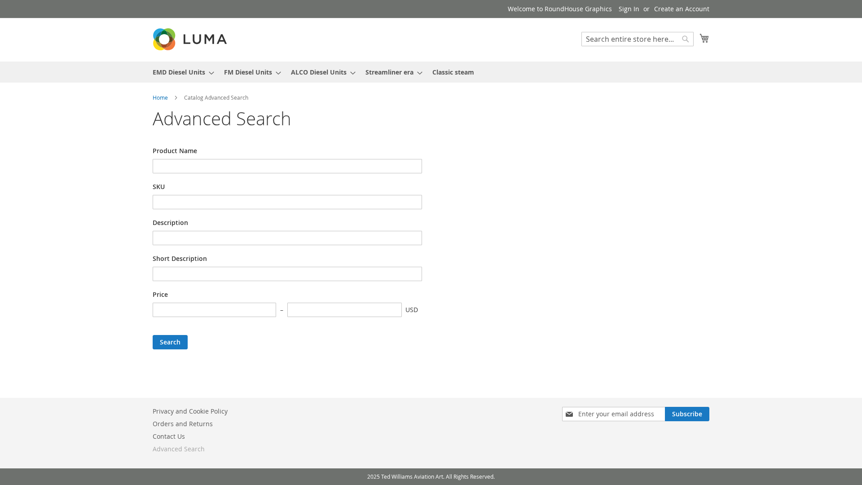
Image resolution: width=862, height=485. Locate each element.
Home (161, 97)
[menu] (431, 72)
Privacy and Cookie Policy (190, 411)
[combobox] (637, 39)
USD (411, 309)
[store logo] (191, 39)
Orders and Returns (183, 423)
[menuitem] (180, 72)
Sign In (629, 8)
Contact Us (169, 436)
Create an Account (681, 8)
